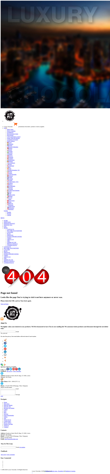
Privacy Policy (7, 422)
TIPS (8, 241)
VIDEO (9, 238)
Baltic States (10, 129)
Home (5, 402)
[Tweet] (5, 346)
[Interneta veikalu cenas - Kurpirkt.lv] (54, 471)
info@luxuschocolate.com (11, 439)
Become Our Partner (9, 408)
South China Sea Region (13, 138)
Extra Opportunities (9, 415)
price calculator (17, 371)
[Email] (5, 355)
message (18, 394)
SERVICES (10, 235)
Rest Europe (10, 135)
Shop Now (6, 404)
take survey (9, 371)
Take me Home (4, 304)
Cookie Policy (7, 421)
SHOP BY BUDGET (9, 223)
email (17, 389)
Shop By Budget (8, 405)
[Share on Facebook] (5, 344)
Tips (5, 418)
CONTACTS (10, 229)
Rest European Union (12, 134)
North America (11, 141)
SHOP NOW (7, 222)
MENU (3, 218)
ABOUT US (10, 239)
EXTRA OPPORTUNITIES (14, 236)
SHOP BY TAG (8, 225)
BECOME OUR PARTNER (14, 230)
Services (6, 414)
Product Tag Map (8, 424)
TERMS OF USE (11, 242)
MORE (6, 228)
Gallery (6, 409)
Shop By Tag (7, 406)
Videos (5, 417)
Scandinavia (10, 132)
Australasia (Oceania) (12, 139)
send (2, 396)
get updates (22, 447)
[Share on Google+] (5, 349)
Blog (5, 412)
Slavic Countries (11, 131)
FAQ (5, 226)
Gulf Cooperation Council (13, 136)
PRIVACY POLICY (12, 244)
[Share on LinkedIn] (5, 352)
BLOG (9, 233)
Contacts (6, 427)
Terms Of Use (7, 419)
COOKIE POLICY (12, 245)
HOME (6, 220)
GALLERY (10, 232)
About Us (6, 425)
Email (17, 331)
